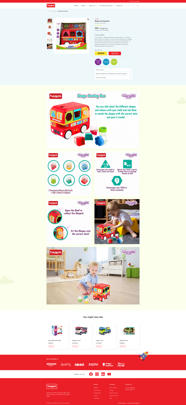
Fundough (96, 398)
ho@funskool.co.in (130, 389)
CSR (110, 398)
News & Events (113, 393)
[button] (50, 21)
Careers (111, 390)
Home (50, 11)
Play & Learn (97, 390)
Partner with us (113, 395)
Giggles (55, 11)
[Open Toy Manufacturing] (112, 5)
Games (96, 395)
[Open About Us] (95, 5)
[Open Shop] (85, 5)
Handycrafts (97, 393)
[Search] (137, 5)
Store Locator (113, 387)
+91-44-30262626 (130, 387)
